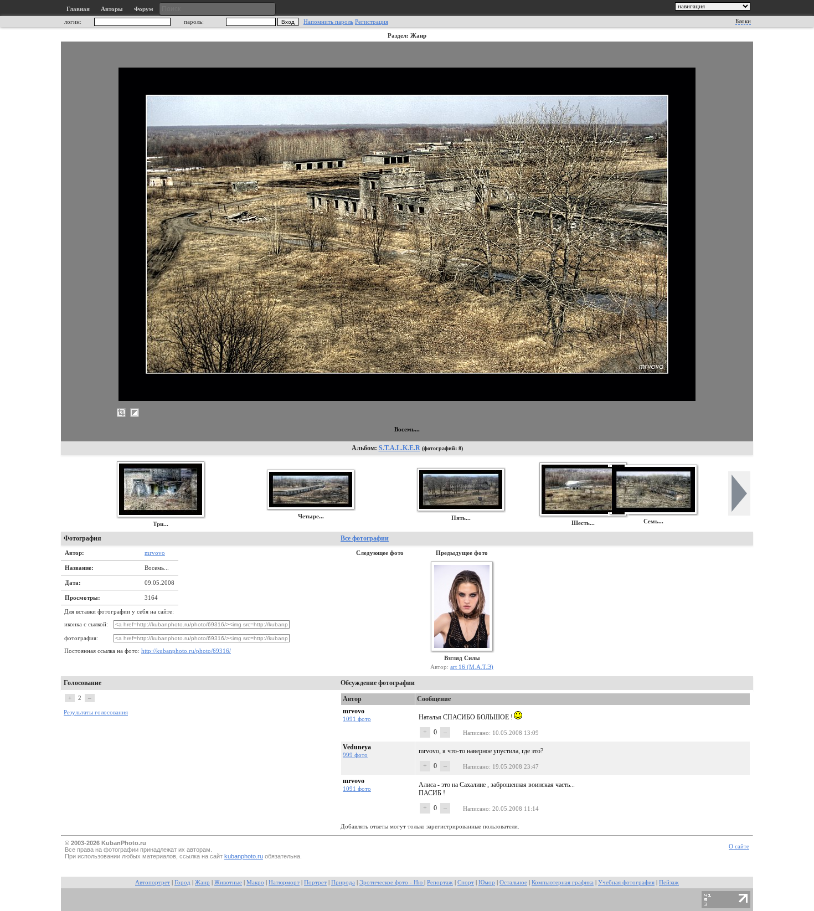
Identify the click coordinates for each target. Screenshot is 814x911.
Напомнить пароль (328, 22)
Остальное (513, 882)
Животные (228, 882)
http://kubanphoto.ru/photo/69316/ (186, 651)
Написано (476, 732)
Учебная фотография (626, 882)
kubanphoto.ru (243, 856)
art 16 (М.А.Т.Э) (471, 666)
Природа (343, 882)
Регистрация (371, 22)
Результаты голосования (96, 712)
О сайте (739, 846)
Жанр (202, 882)
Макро (255, 882)
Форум (143, 9)
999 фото (355, 755)
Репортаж (440, 882)
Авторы (112, 9)
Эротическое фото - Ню (391, 882)
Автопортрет (152, 882)
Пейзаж (669, 882)
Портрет (315, 882)
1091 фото (357, 719)
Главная (78, 9)
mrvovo (155, 552)
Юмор (486, 882)
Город (182, 882)
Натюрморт (284, 882)
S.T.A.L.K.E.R (399, 448)
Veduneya (357, 747)
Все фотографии (365, 538)
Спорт (465, 882)
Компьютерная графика (563, 882)
